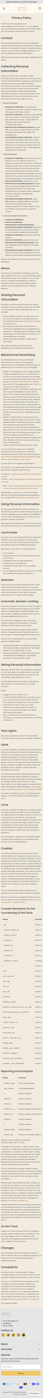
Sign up (21, 1373)
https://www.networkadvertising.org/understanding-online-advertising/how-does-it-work (21, 456)
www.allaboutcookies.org (17, 1200)
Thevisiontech (25, 1394)
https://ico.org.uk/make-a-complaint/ (23, 1299)
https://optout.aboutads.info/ (27, 497)
